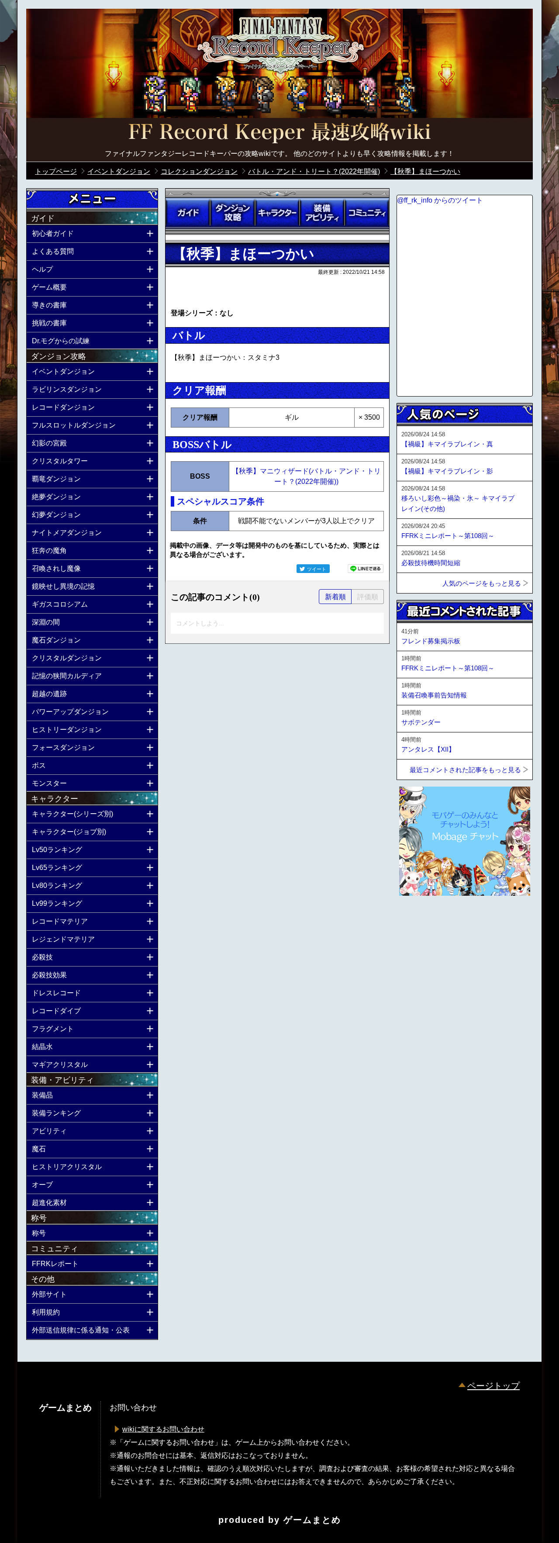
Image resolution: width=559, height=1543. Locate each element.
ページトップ (493, 1386)
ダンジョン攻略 (232, 213)
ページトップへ (418, 919)
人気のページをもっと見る (481, 583)
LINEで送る (365, 568)
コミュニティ (367, 213)
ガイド (188, 213)
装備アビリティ (322, 213)
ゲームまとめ (312, 1520)
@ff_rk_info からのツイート (440, 200)
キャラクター (277, 213)
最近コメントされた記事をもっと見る (465, 769)
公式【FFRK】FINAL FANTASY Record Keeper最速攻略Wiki (279, 133)
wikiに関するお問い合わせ (163, 1429)
